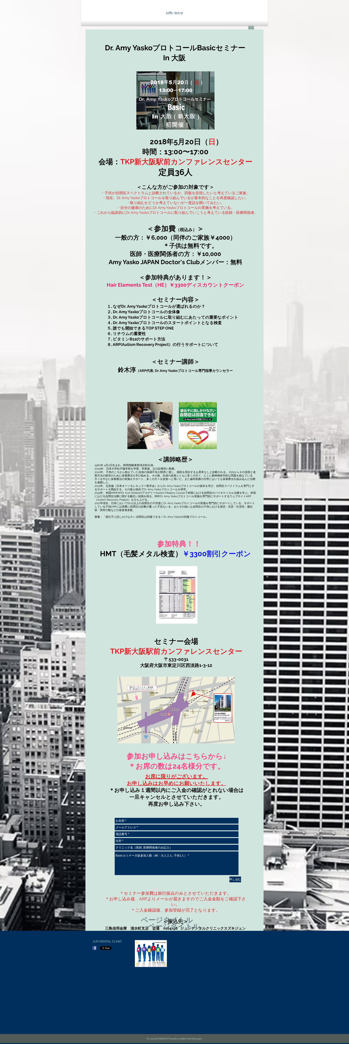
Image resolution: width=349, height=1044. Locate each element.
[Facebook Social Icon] (95, 948)
